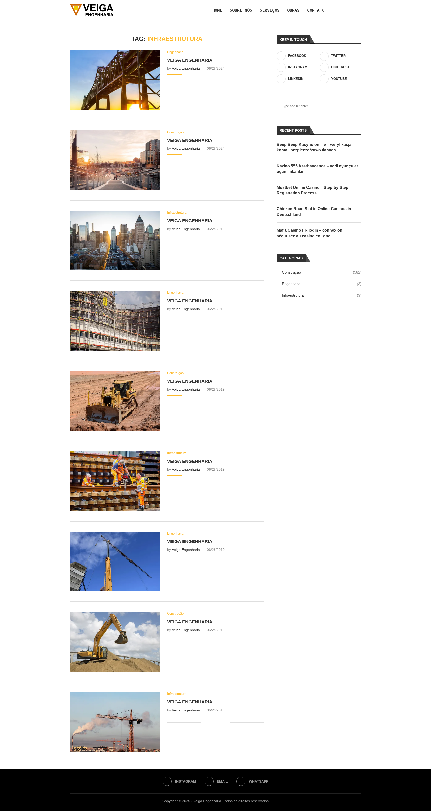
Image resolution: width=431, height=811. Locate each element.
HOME (217, 10)
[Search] (358, 10)
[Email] (346, 10)
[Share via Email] (226, 81)
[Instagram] (340, 10)
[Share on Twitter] (216, 81)
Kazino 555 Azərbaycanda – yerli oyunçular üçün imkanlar (317, 169)
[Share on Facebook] (211, 81)
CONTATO (315, 10)
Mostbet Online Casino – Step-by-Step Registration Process (312, 190)
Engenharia (321, 284)
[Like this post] (204, 81)
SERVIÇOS (270, 10)
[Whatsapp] (351, 10)
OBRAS (293, 10)
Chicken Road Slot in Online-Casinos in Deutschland (314, 211)
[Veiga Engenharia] (115, 80)
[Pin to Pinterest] (221, 81)
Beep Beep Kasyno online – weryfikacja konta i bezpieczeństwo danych (314, 147)
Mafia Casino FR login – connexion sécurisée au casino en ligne (309, 233)
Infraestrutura (321, 295)
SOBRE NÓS (241, 10)
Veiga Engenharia (189, 60)
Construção (321, 272)
